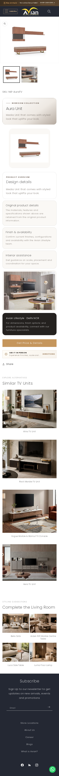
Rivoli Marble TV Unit (29, 481)
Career (29, 737)
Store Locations (29, 723)
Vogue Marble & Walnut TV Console (29, 536)
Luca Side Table (16, 665)
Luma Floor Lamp (43, 665)
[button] (10, 11)
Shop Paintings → (50, 4)
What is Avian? (29, 751)
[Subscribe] (48, 707)
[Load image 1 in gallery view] (11, 74)
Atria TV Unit (29, 431)
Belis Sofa (16, 636)
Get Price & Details (29, 343)
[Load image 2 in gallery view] (29, 74)
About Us (29, 730)
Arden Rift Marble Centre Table (43, 637)
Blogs (29, 744)
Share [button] (9, 364)
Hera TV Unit (29, 584)
